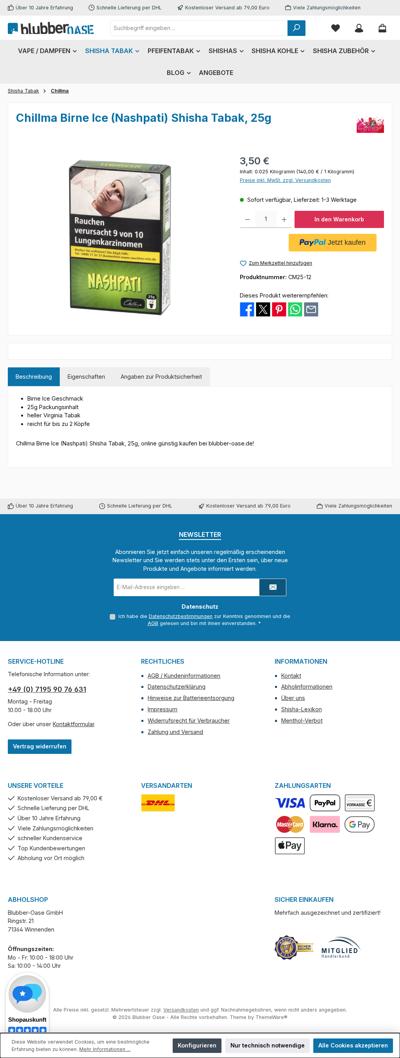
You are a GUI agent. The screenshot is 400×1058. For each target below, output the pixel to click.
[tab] (34, 376)
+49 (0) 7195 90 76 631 (47, 689)
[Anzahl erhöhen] (284, 219)
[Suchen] (296, 28)
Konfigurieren (197, 1045)
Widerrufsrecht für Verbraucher (189, 720)
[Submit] (272, 587)
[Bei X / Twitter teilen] (263, 309)
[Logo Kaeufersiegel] (294, 947)
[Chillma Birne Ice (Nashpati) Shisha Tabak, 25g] (120, 238)
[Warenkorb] (382, 28)
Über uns (293, 698)
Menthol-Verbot (302, 720)
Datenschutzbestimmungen (180, 616)
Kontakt (291, 675)
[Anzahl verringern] (247, 219)
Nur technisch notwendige (267, 1045)
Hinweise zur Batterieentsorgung (191, 698)
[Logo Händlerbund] (341, 947)
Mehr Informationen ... (104, 1049)
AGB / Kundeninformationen (184, 675)
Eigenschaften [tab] (86, 376)
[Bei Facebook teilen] (247, 309)
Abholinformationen (306, 686)
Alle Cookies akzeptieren (353, 1045)
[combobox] (199, 28)
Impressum (162, 709)
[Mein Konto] (359, 28)
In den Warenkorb (339, 219)
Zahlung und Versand (175, 731)
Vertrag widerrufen (39, 746)
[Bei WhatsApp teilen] (295, 309)
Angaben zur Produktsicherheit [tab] (161, 376)
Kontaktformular (73, 724)
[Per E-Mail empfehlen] (311, 309)
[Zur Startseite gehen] (51, 28)
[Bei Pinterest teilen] (279, 309)
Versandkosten (181, 1010)
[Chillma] (370, 124)
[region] (120, 238)
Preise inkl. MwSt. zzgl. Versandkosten (285, 180)
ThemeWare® (271, 1017)
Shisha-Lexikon (301, 709)
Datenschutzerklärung (176, 686)
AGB (153, 623)
